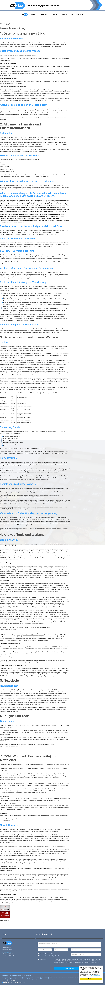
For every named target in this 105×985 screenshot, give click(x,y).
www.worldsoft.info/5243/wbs (47, 879)
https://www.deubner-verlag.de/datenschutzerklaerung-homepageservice (37, 899)
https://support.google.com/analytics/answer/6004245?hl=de (15, 653)
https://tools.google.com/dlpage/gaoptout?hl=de (45, 591)
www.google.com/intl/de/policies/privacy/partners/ (30, 635)
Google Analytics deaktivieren (8, 629)
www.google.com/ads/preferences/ (9, 640)
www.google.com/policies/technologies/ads (33, 636)
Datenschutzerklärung (94, 975)
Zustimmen (91, 979)
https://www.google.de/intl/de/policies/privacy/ (12, 746)
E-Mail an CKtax (6, 952)
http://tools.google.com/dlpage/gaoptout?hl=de (32, 623)
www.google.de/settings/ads (7, 638)
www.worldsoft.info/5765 (6, 820)
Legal (7, 24)
